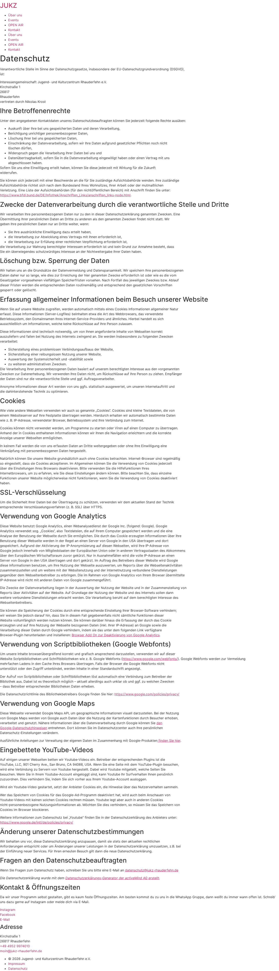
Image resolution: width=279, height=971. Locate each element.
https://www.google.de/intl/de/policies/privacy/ (36, 822)
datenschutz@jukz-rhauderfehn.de (151, 870)
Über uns (15, 15)
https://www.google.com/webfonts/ (150, 659)
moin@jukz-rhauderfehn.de (21, 951)
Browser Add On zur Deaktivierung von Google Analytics (116, 635)
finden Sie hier (168, 740)
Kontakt (14, 30)
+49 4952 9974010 (15, 946)
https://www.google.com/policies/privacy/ (146, 694)
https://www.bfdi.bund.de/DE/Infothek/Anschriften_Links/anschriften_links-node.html (65, 195)
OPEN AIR (15, 25)
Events (13, 20)
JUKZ (8, 5)
